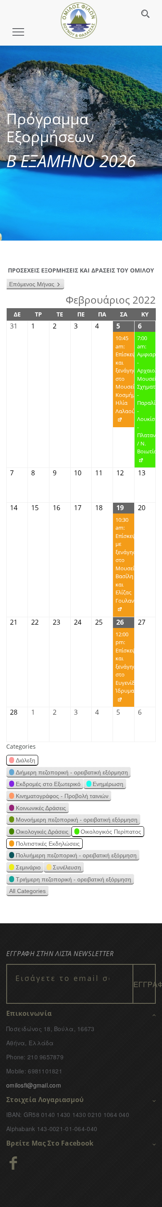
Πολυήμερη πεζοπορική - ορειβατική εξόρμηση (76, 855)
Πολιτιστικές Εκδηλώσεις (48, 843)
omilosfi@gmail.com (33, 1085)
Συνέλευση (67, 867)
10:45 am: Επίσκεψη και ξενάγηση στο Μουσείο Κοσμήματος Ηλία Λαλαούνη (123, 380)
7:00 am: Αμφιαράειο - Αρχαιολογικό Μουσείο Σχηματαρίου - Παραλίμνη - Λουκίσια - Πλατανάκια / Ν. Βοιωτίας (145, 400)
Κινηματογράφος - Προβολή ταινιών (62, 796)
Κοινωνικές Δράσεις (41, 808)
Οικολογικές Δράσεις (42, 831)
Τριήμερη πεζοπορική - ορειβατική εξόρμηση (73, 879)
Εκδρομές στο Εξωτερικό (48, 784)
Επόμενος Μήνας (31, 284)
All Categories (27, 891)
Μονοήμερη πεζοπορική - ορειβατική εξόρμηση (76, 819)
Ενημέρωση (108, 784)
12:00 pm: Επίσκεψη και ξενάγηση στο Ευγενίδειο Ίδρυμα (123, 668)
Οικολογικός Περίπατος (111, 831)
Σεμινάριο (28, 867)
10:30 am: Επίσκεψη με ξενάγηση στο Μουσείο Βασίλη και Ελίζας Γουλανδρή (123, 566)
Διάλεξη (25, 760)
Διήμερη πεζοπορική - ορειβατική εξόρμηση (72, 772)
